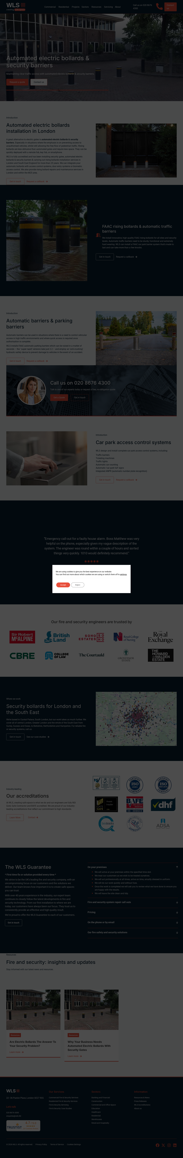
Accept (63, 585)
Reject (77, 585)
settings (123, 574)
